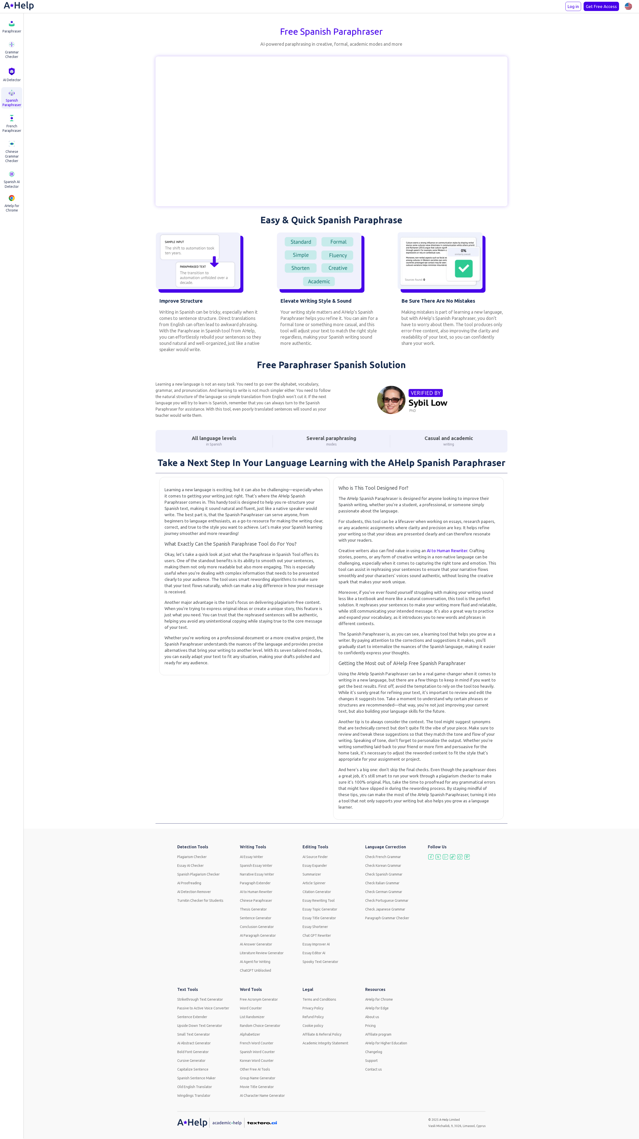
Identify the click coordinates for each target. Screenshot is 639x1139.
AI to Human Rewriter (447, 550)
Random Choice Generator (260, 1026)
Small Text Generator (193, 1034)
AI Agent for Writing (255, 962)
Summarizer (312, 874)
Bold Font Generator (193, 1052)
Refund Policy (313, 1017)
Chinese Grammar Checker (12, 156)
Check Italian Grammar (382, 883)
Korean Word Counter (257, 1061)
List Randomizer (252, 1017)
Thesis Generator (253, 909)
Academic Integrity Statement (325, 1043)
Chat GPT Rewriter (317, 935)
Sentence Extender (192, 1017)
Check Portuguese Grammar (386, 901)
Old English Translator (194, 1087)
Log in (573, 6)
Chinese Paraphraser (256, 901)
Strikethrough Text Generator (200, 999)
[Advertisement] (47, 127)
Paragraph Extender (255, 883)
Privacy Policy (313, 1008)
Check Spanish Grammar (383, 874)
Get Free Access (601, 6)
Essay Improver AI (316, 944)
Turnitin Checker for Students (200, 901)
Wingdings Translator (193, 1096)
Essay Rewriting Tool (319, 901)
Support (371, 1061)
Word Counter (251, 1008)
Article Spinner (314, 883)
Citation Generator (317, 892)
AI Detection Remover (194, 892)
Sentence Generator (255, 918)
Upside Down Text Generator (199, 1026)
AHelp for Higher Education (386, 1043)
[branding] (19, 6)
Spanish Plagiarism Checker (198, 874)
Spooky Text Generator (320, 962)
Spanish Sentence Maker (196, 1078)
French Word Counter (256, 1043)
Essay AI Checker (190, 866)
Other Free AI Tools (255, 1069)
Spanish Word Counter (257, 1052)
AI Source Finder (315, 857)
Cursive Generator (191, 1061)
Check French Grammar (383, 857)
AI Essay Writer (251, 857)
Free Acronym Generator (259, 999)
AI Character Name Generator (262, 1096)
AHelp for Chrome (11, 208)
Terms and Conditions (319, 999)
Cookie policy (313, 1026)
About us (372, 1017)
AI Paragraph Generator (258, 935)
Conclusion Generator (257, 927)
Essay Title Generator (319, 918)
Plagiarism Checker (192, 857)
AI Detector (12, 80)
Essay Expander (315, 866)
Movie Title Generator (257, 1087)
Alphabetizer (250, 1034)
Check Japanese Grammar (385, 909)
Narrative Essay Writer (257, 874)
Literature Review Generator (262, 953)
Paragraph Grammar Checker (387, 918)
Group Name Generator (257, 1078)
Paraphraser (11, 31)
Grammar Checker (12, 54)
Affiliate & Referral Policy (322, 1034)
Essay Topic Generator (320, 909)
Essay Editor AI (314, 953)
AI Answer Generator (256, 944)
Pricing (370, 1026)
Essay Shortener (315, 927)
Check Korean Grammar (383, 866)
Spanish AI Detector (12, 184)
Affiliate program (378, 1034)
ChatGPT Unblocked (255, 970)
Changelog (373, 1052)
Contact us (373, 1069)
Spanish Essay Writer (256, 866)
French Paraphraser (11, 128)
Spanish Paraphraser (11, 102)
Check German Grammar (383, 892)
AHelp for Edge (377, 1008)
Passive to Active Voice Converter (203, 1008)
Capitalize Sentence (192, 1069)
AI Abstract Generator (194, 1043)
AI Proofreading (189, 883)
